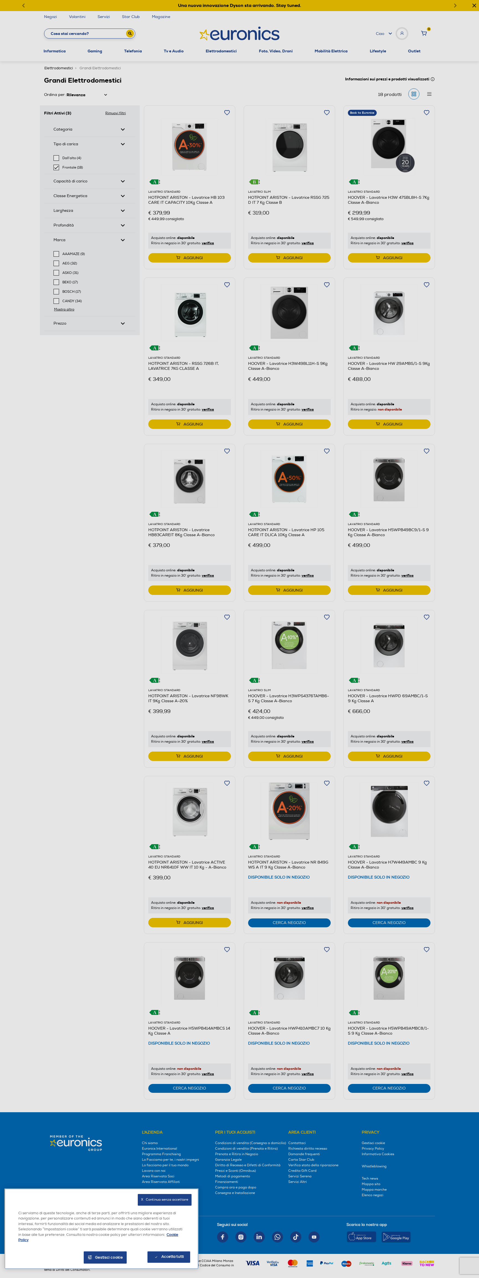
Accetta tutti (172, 1256)
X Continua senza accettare (164, 1200)
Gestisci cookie (109, 1257)
